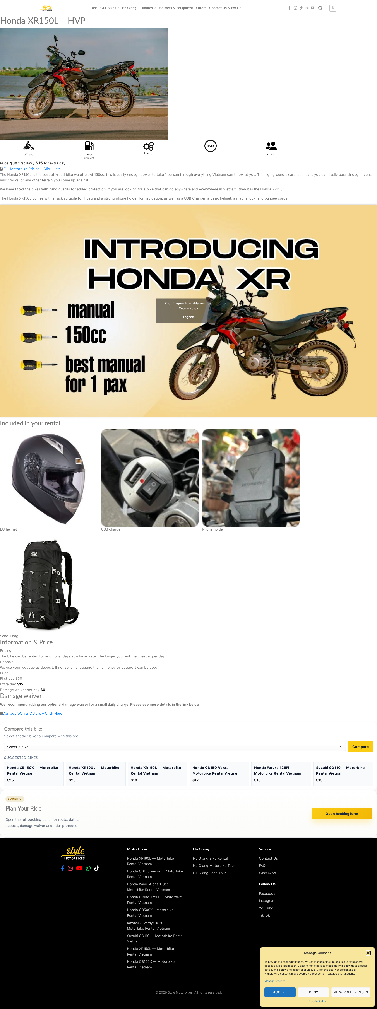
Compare (360, 746)
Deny (313, 992)
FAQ (262, 865)
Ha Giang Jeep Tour (209, 873)
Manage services (274, 981)
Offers (201, 8)
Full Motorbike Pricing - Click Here (32, 169)
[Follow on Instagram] (295, 8)
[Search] (320, 8)
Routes (147, 8)
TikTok (264, 915)
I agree (188, 317)
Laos (93, 8)
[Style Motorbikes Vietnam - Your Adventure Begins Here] (62, 8)
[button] (368, 953)
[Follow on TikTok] (301, 8)
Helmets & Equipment (176, 8)
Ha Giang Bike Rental (210, 858)
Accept (280, 992)
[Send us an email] (306, 8)
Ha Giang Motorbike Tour (214, 865)
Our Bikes (108, 8)
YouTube (266, 908)
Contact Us (268, 858)
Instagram (267, 900)
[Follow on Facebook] (289, 8)
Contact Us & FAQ (223, 8)
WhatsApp (267, 873)
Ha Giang (129, 8)
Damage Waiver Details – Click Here (32, 713)
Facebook (267, 893)
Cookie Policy (317, 1001)
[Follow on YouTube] (312, 8)
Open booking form (342, 813)
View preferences (351, 992)
